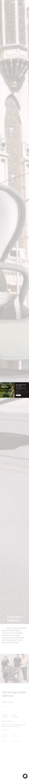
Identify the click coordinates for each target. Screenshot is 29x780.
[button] (25, 776)
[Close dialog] (28, 382)
